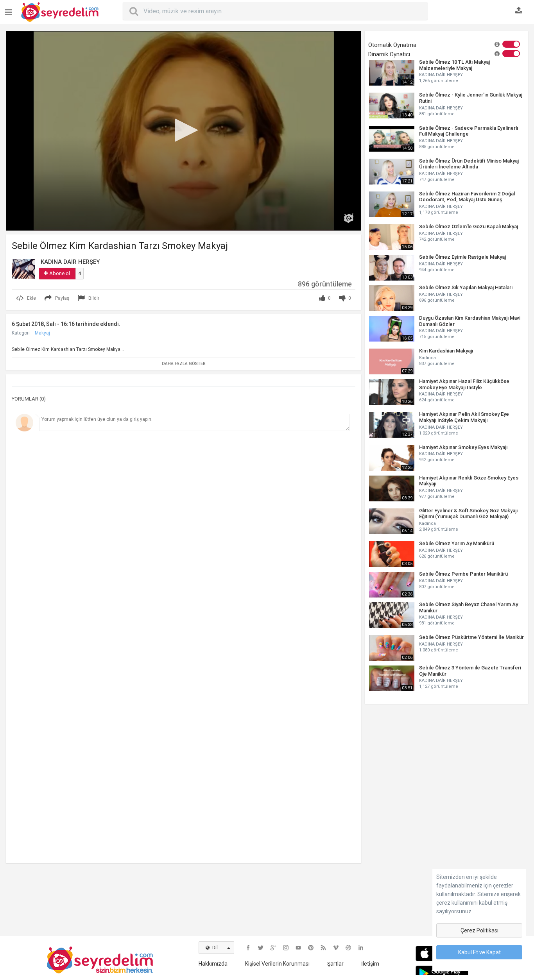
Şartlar (335, 964)
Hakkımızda (213, 964)
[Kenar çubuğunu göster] (10, 9)
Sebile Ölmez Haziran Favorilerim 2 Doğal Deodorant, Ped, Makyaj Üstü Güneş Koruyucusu (467, 197)
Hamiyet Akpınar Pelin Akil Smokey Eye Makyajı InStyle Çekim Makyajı (464, 417)
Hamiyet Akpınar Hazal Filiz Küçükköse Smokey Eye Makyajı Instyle (464, 384)
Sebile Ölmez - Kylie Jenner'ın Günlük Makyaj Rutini (470, 98)
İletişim (370, 964)
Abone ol (59, 273)
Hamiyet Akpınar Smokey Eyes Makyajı (463, 447)
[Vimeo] (336, 947)
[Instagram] (286, 947)
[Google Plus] (273, 947)
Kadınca (427, 357)
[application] (183, 131)
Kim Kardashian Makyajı (446, 351)
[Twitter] (260, 947)
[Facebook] (248, 947)
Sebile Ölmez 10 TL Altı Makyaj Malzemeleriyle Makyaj (454, 65)
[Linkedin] (361, 947)
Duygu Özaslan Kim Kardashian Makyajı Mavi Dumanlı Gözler (469, 321)
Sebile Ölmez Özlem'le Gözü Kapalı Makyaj (468, 226)
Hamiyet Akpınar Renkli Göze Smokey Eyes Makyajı (468, 481)
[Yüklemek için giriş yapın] (518, 11)
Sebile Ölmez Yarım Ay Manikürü (456, 543)
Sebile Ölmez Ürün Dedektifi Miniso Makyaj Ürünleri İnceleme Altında (469, 164)
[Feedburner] (323, 947)
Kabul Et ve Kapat (479, 952)
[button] (184, 130)
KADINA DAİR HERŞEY (441, 74)
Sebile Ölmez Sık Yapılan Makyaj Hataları (465, 287)
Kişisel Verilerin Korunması (277, 964)
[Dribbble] (348, 947)
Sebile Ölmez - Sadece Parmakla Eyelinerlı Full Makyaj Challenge (468, 131)
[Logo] (348, 218)
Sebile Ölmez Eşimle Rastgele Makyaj (462, 257)
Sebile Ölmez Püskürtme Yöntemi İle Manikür (471, 637)
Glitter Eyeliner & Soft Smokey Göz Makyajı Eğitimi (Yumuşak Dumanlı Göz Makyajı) (468, 514)
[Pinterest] (311, 947)
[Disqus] (183, 542)
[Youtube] (298, 947)
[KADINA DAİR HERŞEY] (23, 268)
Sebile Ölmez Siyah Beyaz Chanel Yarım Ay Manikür (468, 607)
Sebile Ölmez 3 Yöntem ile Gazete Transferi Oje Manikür (470, 671)
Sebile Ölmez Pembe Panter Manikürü (463, 574)
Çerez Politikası (479, 930)
